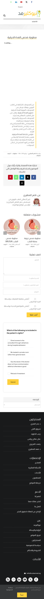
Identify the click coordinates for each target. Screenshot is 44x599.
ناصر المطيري (32, 153)
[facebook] (36, 579)
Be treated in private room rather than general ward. (18, 353)
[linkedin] (19, 579)
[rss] (8, 579)
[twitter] (30, 579)
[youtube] (25, 579)
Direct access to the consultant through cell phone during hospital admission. (18, 343)
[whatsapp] (13, 579)
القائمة (34, 21)
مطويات (14, 153)
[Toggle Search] (4, 15)
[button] (39, 233)
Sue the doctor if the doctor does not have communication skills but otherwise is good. (18, 364)
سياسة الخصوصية (9, 589)
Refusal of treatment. (17, 373)
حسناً (22, 595)
